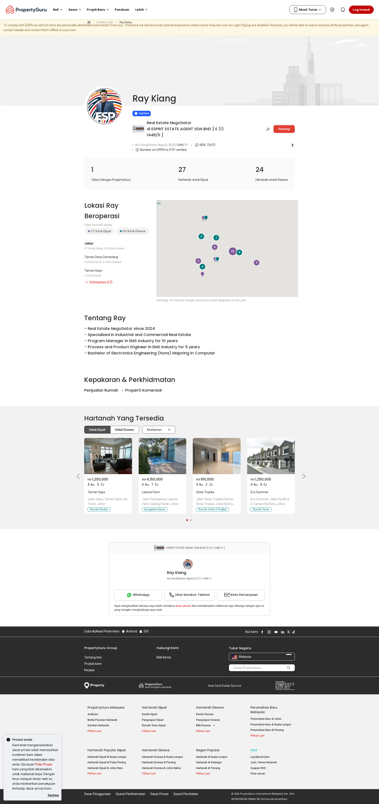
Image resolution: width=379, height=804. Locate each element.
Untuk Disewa (124, 429)
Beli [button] (56, 9)
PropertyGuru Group (100, 648)
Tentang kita (93, 657)
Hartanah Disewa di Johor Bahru (161, 768)
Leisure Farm (151, 492)
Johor (88, 243)
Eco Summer (259, 492)
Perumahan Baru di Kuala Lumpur (270, 724)
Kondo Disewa (204, 714)
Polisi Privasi (43, 764)
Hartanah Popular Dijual (107, 750)
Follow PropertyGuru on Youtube (275, 632)
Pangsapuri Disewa (208, 719)
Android (131, 631)
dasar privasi (183, 605)
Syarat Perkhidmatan (130, 794)
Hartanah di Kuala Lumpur (211, 756)
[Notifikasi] (342, 9)
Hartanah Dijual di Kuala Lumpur (107, 756)
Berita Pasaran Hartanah (102, 719)
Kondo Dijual (149, 714)
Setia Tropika (205, 492)
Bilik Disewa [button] (203, 725)
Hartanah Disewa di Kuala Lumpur (162, 756)
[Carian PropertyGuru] (288, 668)
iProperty (94, 685)
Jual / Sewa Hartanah (263, 762)
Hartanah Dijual (154, 707)
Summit (224, 685)
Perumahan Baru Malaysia (263, 709)
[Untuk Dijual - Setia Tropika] (217, 456)
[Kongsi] (267, 129)
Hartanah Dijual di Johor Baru (105, 768)
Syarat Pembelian (185, 794)
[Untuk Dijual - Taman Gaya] (108, 456)
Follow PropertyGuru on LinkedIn (282, 632)
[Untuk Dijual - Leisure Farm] (162, 456)
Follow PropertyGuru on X (288, 632)
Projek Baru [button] (96, 9)
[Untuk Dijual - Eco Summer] (271, 456)
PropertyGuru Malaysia (106, 707)
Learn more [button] (127, 102)
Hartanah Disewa (210, 707)
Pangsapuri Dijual (152, 719)
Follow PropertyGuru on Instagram (268, 632)
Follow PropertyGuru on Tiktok (293, 632)
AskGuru (93, 714)
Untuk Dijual (97, 429)
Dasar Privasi (159, 794)
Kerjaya (89, 670)
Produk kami (93, 663)
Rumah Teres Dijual (154, 725)
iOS (145, 631)
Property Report (285, 685)
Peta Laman (257, 773)
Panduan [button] (122, 9)
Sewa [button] (72, 9)
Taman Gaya (93, 270)
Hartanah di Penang (208, 768)
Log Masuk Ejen (260, 756)
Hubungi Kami (168, 648)
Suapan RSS (258, 768)
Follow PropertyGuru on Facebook (261, 632)
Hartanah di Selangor (209, 762)
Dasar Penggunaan (97, 794)
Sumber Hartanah (98, 725)
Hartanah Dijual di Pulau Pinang (107, 762)
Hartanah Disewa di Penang (159, 762)
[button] (76, 476)
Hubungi (284, 129)
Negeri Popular (208, 750)
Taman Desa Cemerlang (101, 257)
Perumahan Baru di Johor (265, 718)
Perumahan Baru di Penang (267, 730)
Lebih (139, 9)
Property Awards (155, 685)
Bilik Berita (164, 657)
